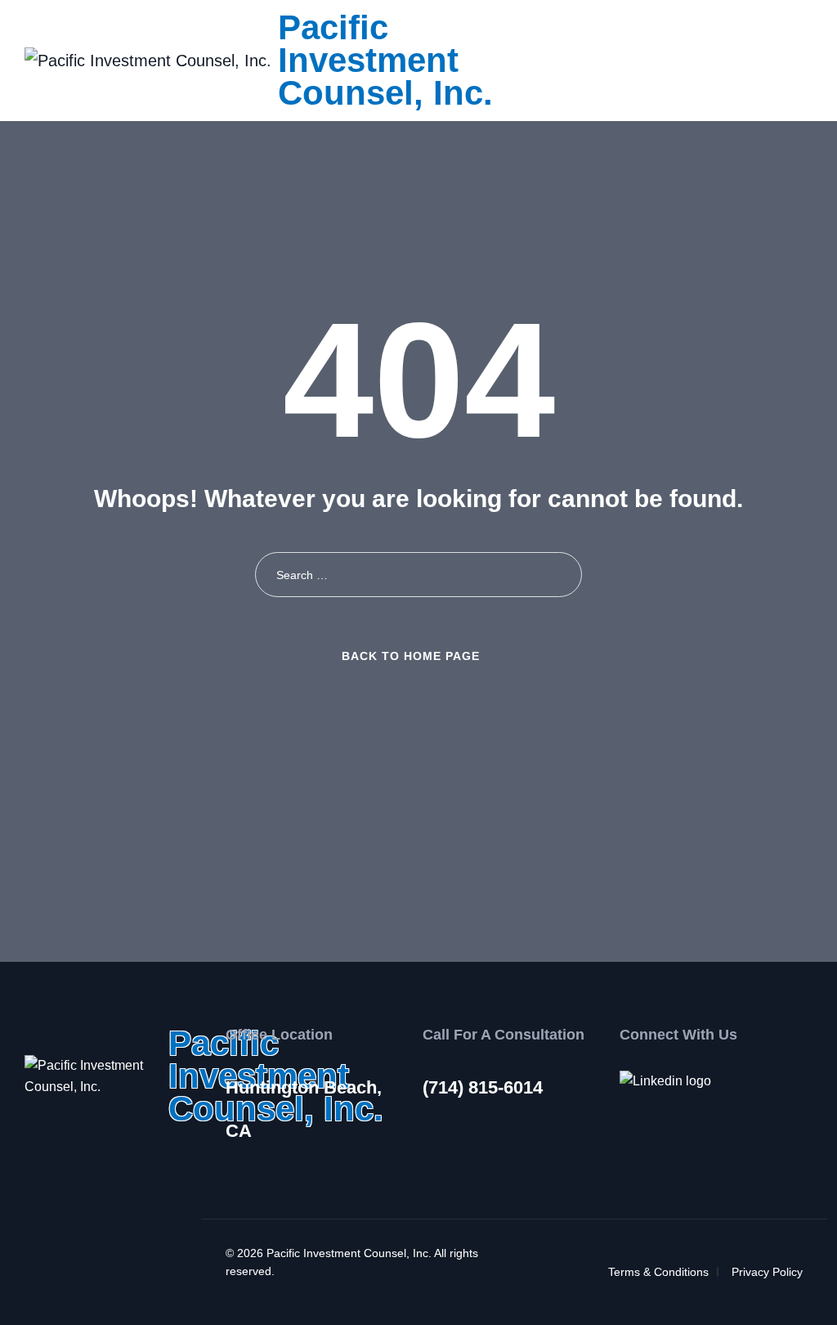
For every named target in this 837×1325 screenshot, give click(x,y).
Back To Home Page (411, 655)
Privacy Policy (767, 1271)
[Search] (559, 574)
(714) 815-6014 (483, 1087)
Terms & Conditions (658, 1271)
